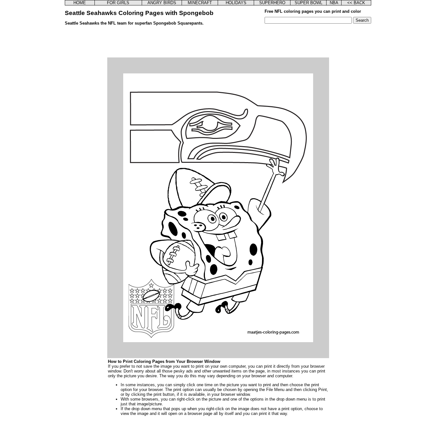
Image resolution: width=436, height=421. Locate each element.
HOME (79, 2)
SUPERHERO (272, 2)
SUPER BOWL (308, 2)
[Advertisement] (218, 43)
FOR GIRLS (118, 2)
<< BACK (356, 2)
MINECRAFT (200, 2)
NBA (334, 2)
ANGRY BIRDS (161, 2)
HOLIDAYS (236, 2)
